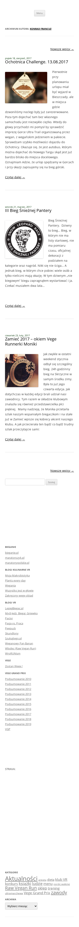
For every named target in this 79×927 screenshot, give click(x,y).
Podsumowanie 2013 (18, 694)
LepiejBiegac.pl (14, 608)
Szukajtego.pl (13, 638)
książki (25, 883)
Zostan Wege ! (14, 666)
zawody (59, 892)
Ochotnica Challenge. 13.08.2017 (36, 62)
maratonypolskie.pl (17, 563)
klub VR (61, 879)
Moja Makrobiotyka (17, 575)
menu (48, 883)
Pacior (9, 618)
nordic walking (62, 884)
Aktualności (21, 878)
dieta (50, 879)
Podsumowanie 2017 (18, 714)
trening (54, 888)
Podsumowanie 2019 (18, 724)
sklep (42, 888)
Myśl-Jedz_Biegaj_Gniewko (21, 613)
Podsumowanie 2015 (18, 704)
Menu (39, 13)
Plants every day (15, 580)
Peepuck (10, 628)
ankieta (42, 880)
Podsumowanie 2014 (18, 699)
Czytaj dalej (15, 177)
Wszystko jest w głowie (19, 590)
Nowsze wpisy (62, 49)
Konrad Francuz (40, 28)
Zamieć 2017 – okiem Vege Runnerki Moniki (30, 341)
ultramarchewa (14, 893)
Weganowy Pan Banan (19, 643)
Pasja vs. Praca (14, 623)
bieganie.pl (12, 553)
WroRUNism (12, 653)
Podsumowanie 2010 (18, 679)
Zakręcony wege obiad (19, 595)
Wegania (10, 585)
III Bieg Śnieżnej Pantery (28, 210)
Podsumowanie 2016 (18, 709)
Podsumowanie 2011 (18, 684)
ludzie (37, 883)
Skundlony (12, 633)
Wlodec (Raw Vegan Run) (20, 648)
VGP (7, 729)
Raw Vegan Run (21, 888)
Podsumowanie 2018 (18, 719)
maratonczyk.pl (14, 558)
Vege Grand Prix (37, 892)
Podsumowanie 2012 (18, 689)
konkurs (11, 883)
